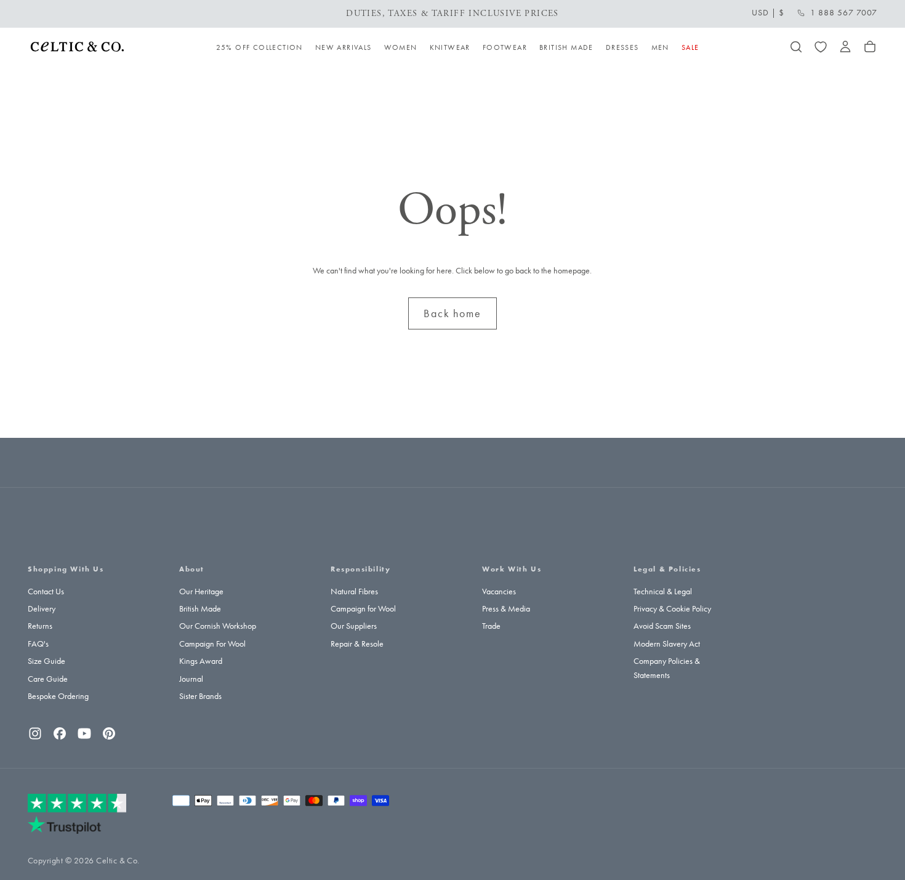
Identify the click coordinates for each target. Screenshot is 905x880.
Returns (40, 626)
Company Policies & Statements (667, 668)
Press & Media (506, 608)
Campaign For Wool (212, 644)
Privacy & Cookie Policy (672, 608)
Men (660, 47)
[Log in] (845, 47)
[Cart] (870, 47)
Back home (452, 313)
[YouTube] (84, 733)
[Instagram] (35, 733)
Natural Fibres (354, 591)
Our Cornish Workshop (217, 626)
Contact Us (46, 591)
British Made (566, 47)
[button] (768, 13)
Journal (191, 679)
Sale (690, 47)
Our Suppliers (354, 626)
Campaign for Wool (363, 608)
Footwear (505, 47)
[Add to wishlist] (820, 46)
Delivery (41, 608)
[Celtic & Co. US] (77, 813)
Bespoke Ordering (58, 696)
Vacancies (499, 591)
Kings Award (200, 661)
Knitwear (450, 47)
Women (400, 47)
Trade (491, 626)
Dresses (622, 47)
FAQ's (38, 644)
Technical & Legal (663, 591)
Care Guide (48, 679)
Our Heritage (201, 591)
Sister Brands (200, 696)
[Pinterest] (109, 733)
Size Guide (46, 661)
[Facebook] (59, 733)
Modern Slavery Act (667, 644)
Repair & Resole (357, 644)
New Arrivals (343, 47)
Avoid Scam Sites (662, 626)
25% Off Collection (259, 47)
